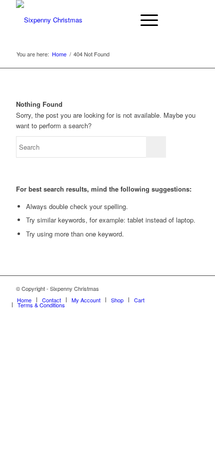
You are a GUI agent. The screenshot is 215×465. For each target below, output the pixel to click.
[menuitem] (120, 20)
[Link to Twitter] (191, 288)
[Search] (120, 20)
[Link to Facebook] (176, 288)
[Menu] (144, 20)
